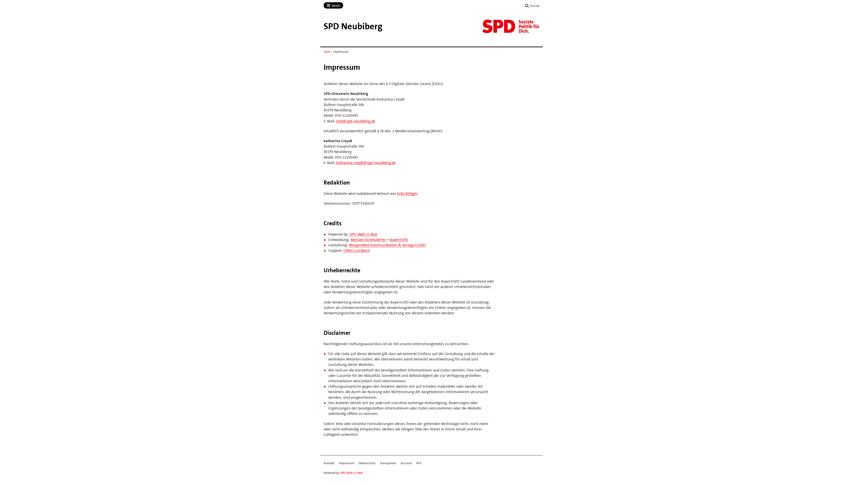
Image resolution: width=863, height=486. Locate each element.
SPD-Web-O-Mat (363, 234)
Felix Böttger (407, 193)
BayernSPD (399, 239)
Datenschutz (367, 463)
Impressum (346, 463)
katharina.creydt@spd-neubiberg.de (366, 162)
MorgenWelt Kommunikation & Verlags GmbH (387, 245)
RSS (418, 463)
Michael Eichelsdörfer (368, 239)
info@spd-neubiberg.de (355, 121)
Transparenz (388, 463)
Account (406, 463)
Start (327, 52)
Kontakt (329, 463)
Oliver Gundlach (356, 250)
